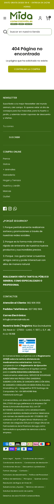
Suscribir (14, 137)
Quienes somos (41, 479)
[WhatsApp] (15, 208)
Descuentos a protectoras (34, 466)
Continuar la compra (27, 69)
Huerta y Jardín (11, 185)
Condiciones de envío (12, 462)
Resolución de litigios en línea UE (17, 483)
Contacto (23, 471)
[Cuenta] (40, 17)
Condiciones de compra (33, 458)
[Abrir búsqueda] (5, 31)
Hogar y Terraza (12, 180)
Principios (28, 479)
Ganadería (9, 174)
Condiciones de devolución (36, 462)
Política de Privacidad (38, 475)
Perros (6, 158)
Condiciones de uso (11, 466)
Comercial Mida (33, 496)
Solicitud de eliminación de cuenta (18, 491)
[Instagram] (10, 208)
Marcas (7, 191)
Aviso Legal (8, 458)
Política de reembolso (12, 479)
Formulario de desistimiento (15, 475)
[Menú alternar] (5, 18)
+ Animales (9, 169)
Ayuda (18, 458)
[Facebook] (5, 208)
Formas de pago (10, 471)
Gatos (6, 164)
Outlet (6, 196)
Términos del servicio (35, 487)
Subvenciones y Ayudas (13, 487)
